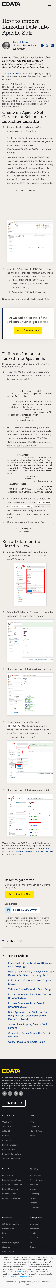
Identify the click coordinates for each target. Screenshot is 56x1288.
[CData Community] (21, 1093)
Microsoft (34, 1238)
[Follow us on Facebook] (42, 45)
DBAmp (33, 1135)
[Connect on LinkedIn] (52, 45)
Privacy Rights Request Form (21, 1276)
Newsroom (34, 1184)
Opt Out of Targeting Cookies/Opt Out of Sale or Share (28, 1283)
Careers (33, 1203)
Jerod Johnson (20, 42)
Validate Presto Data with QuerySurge (29, 989)
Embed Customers (10, 1189)
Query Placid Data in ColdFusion (26, 1041)
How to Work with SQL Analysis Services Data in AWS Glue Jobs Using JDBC (31, 973)
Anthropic (34, 1224)
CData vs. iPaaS (9, 1193)
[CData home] (13, 4)
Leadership (35, 1193)
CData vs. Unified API (11, 1198)
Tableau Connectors (11, 1158)
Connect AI (34, 1126)
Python (5, 1135)
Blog (4, 1233)
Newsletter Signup (10, 1242)
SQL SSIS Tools (36, 1131)
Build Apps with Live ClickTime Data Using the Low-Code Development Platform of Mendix (28, 1015)
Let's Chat (11, 1103)
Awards (33, 1189)
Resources (7, 1238)
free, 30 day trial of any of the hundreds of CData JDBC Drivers (27, 850)
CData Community (10, 1224)
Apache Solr (13, 73)
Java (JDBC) (7, 1126)
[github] (16, 1093)
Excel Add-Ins (8, 1149)
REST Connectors (10, 1145)
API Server (7, 1140)
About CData (35, 1175)
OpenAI (33, 1247)
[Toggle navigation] (49, 4)
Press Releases (36, 1180)
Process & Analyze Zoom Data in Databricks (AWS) (26, 1005)
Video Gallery (8, 1251)
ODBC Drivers (8, 1122)
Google (33, 1233)
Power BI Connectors (11, 1154)
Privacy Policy (22, 1271)
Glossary (6, 1247)
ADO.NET (6, 1131)
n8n (31, 1242)
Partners (33, 1198)
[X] (10, 1093)
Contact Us (35, 1207)
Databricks (34, 1228)
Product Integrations (11, 1180)
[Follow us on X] (47, 45)
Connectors (7, 1175)
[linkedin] (4, 1093)
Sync (32, 1122)
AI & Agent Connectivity (13, 1184)
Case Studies (8, 1228)
